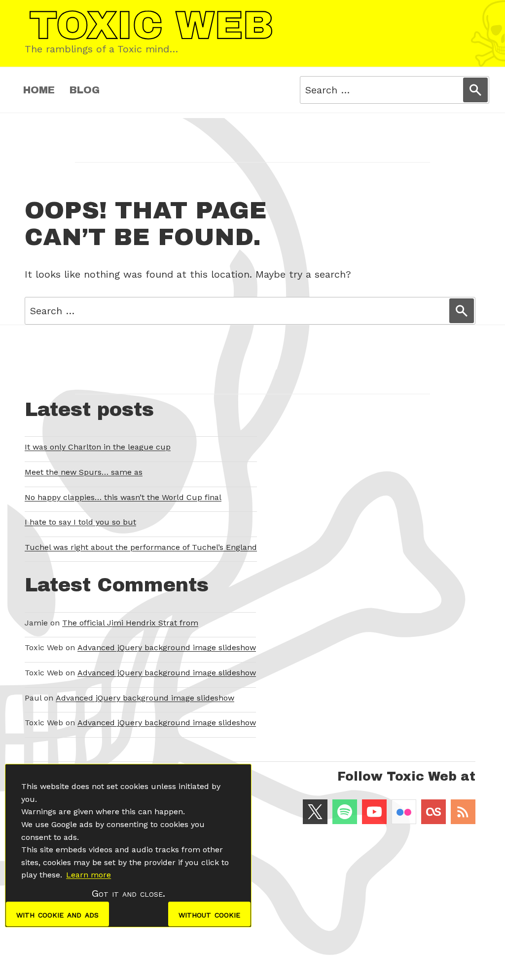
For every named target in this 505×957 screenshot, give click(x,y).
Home (39, 89)
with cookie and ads (57, 914)
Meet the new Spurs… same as (84, 472)
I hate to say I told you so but (80, 522)
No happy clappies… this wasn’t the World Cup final (123, 497)
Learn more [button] (88, 874)
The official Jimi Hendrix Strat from (130, 622)
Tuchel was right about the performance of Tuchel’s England (141, 547)
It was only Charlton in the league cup (98, 447)
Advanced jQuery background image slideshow (166, 647)
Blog (85, 89)
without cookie (209, 914)
